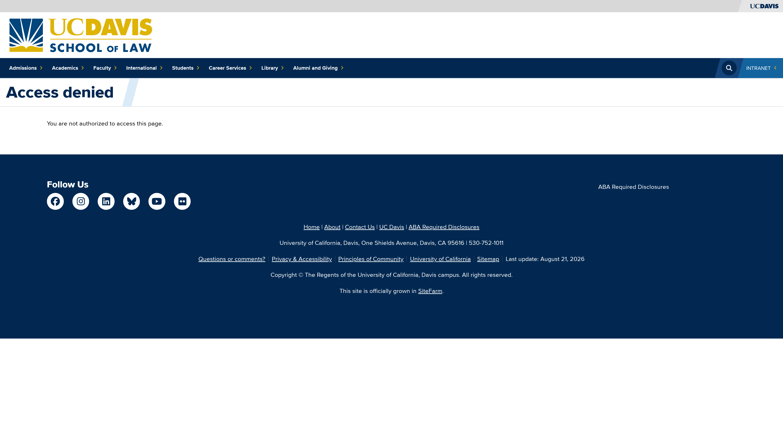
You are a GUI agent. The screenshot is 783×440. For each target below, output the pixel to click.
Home (312, 226)
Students (183, 68)
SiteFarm (430, 290)
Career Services (227, 68)
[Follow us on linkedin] (106, 201)
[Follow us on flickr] (182, 201)
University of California (440, 258)
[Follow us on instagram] (80, 201)
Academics (65, 68)
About (332, 226)
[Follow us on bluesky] (131, 201)
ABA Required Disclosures (633, 186)
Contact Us (360, 226)
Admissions (23, 68)
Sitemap (488, 258)
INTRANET (758, 68)
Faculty (102, 68)
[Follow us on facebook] (55, 201)
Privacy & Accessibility (302, 258)
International (141, 68)
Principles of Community (371, 258)
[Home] (80, 34)
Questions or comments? (231, 258)
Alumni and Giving (315, 68)
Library (269, 68)
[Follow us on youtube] (156, 201)
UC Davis (391, 226)
